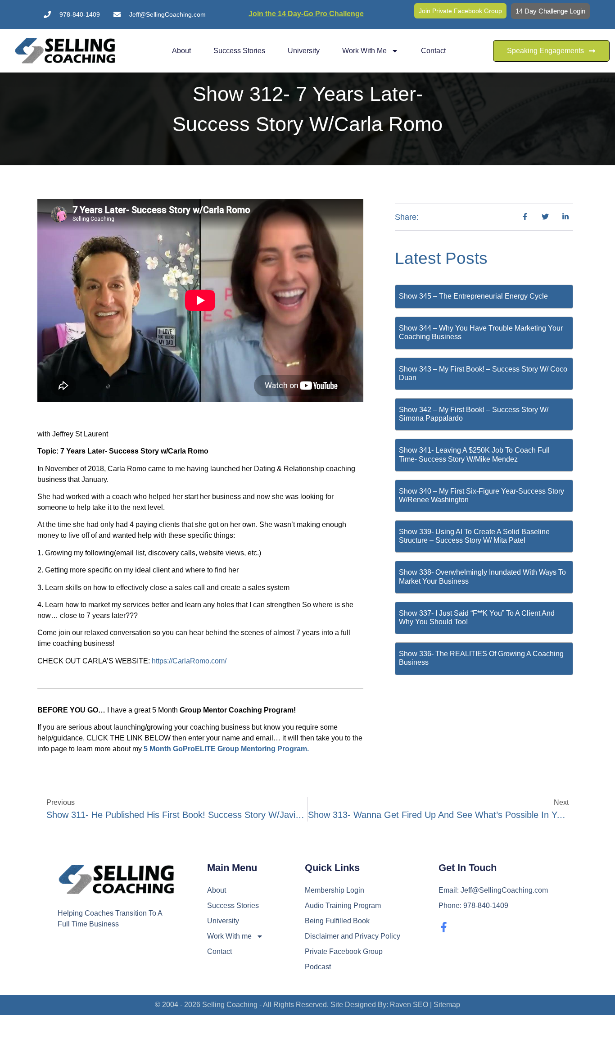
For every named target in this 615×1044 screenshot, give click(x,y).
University (304, 50)
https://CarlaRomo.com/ (189, 661)
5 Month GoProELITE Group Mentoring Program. (226, 749)
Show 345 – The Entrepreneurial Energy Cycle (473, 296)
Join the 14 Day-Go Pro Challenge (306, 14)
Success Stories (239, 50)
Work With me (364, 50)
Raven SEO (409, 1004)
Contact (433, 50)
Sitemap (447, 1004)
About (181, 50)
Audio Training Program (343, 905)
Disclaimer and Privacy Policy (352, 936)
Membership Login (334, 890)
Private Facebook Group (344, 951)
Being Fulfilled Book (337, 921)
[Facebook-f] (444, 927)
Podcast (318, 967)
